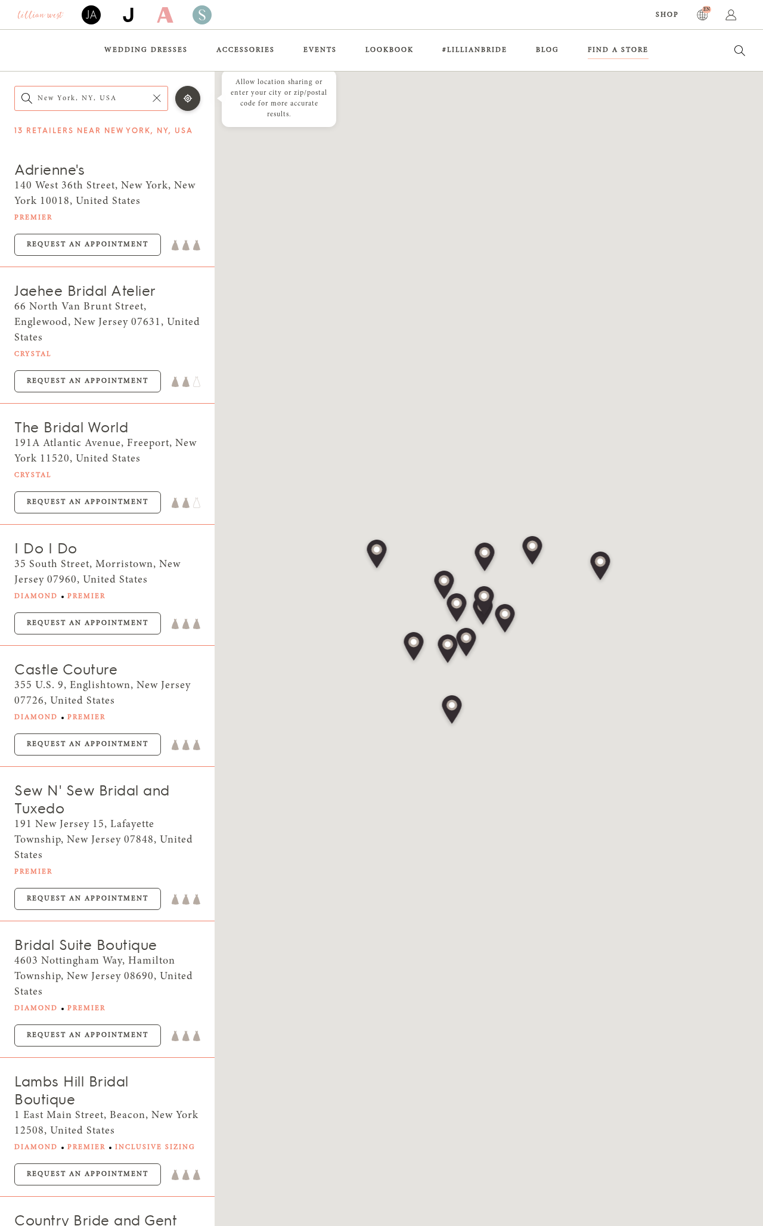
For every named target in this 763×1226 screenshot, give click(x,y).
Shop (667, 14)
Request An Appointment (87, 244)
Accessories (245, 50)
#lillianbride (474, 50)
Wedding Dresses (146, 50)
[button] (484, 602)
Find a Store (618, 50)
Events (320, 50)
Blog (547, 50)
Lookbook (389, 50)
